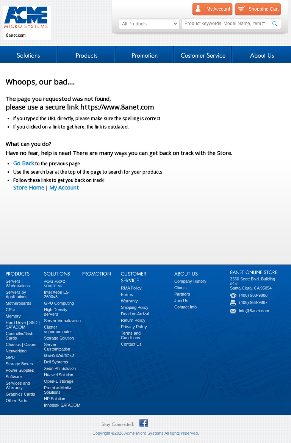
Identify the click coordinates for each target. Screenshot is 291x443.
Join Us (181, 300)
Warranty (129, 301)
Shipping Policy (135, 307)
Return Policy (133, 320)
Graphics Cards (20, 394)
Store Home (28, 187)
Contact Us (131, 344)
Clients (180, 287)
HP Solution (54, 398)
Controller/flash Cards (19, 335)
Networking (16, 351)
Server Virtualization (62, 320)
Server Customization (57, 346)
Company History (190, 281)
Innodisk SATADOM (62, 405)
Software (14, 376)
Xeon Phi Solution (60, 368)
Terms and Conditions (131, 335)
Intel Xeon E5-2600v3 (57, 294)
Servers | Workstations (18, 283)
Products (86, 54)
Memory (13, 316)
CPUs (11, 309)
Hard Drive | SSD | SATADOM (23, 324)
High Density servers (55, 311)
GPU (10, 357)
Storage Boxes (19, 364)
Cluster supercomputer (58, 329)
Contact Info (185, 307)
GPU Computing (59, 303)
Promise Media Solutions (57, 389)
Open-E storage (59, 381)
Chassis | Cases (21, 344)
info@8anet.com (254, 310)
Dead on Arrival (135, 314)
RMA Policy (131, 288)
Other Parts (16, 400)
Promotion (145, 54)
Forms (127, 294)
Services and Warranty (18, 385)
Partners (182, 294)
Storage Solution (59, 338)
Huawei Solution (58, 375)
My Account (64, 187)
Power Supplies (20, 370)
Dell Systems (56, 362)
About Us (262, 54)
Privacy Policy (134, 326)
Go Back (23, 163)
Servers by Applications (17, 294)
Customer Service (203, 54)
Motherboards (18, 303)
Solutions (28, 54)
